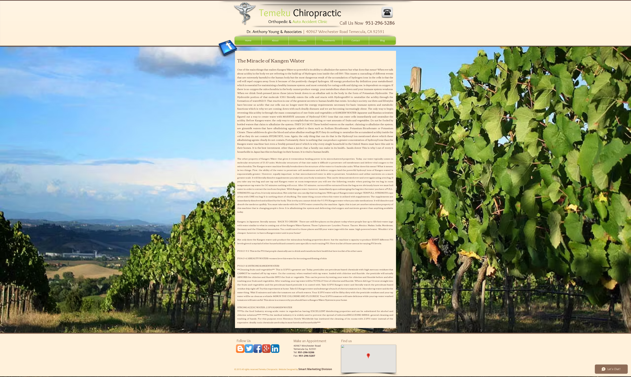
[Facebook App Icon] (257, 348)
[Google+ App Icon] (266, 348)
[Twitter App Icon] (249, 348)
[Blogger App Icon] (240, 348)
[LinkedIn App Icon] (275, 348)
